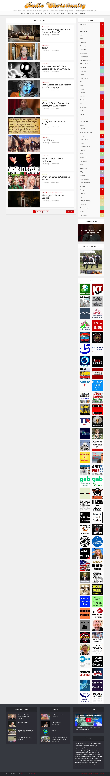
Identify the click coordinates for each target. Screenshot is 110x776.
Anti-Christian (45, 156)
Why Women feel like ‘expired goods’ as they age (56, 86)
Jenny (45, 47)
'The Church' (45, 27)
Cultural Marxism (46, 193)
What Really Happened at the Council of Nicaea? (56, 30)
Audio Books (79, 13)
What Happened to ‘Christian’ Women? (56, 178)
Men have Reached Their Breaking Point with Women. (56, 67)
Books (51, 13)
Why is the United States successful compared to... (59, 738)
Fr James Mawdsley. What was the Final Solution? (24, 716)
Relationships (45, 45)
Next (69, 212)
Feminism (44, 100)
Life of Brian (48, 140)
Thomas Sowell (23, 722)
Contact (44, 13)
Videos (69, 13)
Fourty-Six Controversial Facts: (54, 123)
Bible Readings (32, 13)
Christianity (45, 119)
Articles (60, 13)
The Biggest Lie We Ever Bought (53, 196)
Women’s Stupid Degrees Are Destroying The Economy (55, 104)
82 (47, 212)
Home (23, 13)
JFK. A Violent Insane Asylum (24, 738)
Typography (84, 773)
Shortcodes (96, 773)
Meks (22, 774)
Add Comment (55, 34)
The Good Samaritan (58, 715)
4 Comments (55, 716)
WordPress (34, 774)
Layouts (90, 773)
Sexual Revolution (57, 193)
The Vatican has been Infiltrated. (52, 159)
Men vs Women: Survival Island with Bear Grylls (25, 731)
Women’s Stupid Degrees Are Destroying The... (91, 231)
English (54, 730)
